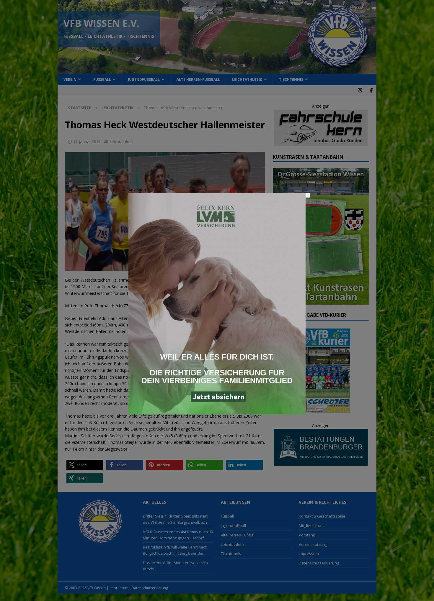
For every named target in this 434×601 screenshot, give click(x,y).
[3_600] (217, 411)
